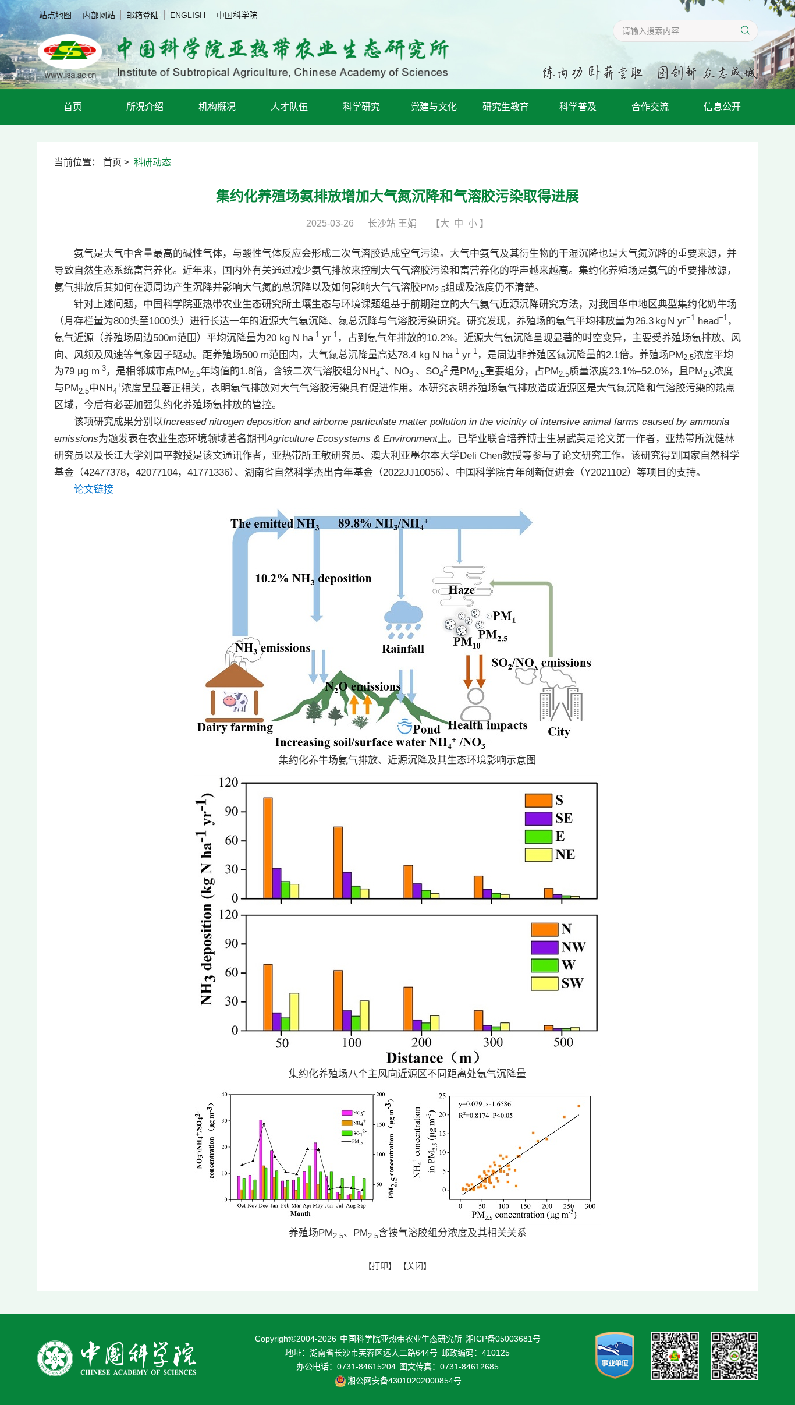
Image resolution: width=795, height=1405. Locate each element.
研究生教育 (505, 107)
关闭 (415, 1265)
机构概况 (217, 107)
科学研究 (361, 107)
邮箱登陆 (142, 15)
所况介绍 (145, 107)
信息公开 (722, 107)
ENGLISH (187, 15)
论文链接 (93, 489)
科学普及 (578, 107)
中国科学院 (237, 15)
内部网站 (99, 15)
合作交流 (650, 107)
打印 (380, 1265)
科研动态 (152, 162)
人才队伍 (289, 107)
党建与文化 (433, 107)
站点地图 (55, 15)
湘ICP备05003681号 (503, 1338)
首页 (72, 107)
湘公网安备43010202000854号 (404, 1380)
